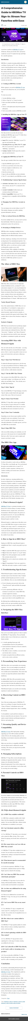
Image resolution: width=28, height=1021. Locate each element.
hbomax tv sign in (8, 1001)
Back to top (24, 1014)
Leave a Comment (14, 1007)
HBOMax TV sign (17, 49)
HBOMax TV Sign (5, 506)
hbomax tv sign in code (19, 1001)
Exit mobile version (14, 1019)
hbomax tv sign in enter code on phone (10, 1003)
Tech (8, 998)
